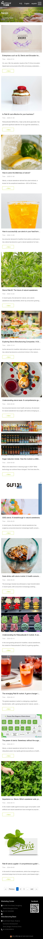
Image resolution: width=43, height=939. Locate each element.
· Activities (38, 18)
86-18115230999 (8, 911)
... (27, 889)
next (32, 889)
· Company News (7, 18)
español (34, 3)
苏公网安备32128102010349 (22, 936)
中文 (20, 3)
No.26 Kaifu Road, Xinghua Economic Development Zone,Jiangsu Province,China (12, 923)
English (26, 3)
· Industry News (23, 18)
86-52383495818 (8, 929)
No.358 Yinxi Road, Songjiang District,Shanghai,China (12, 906)
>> (36, 889)
